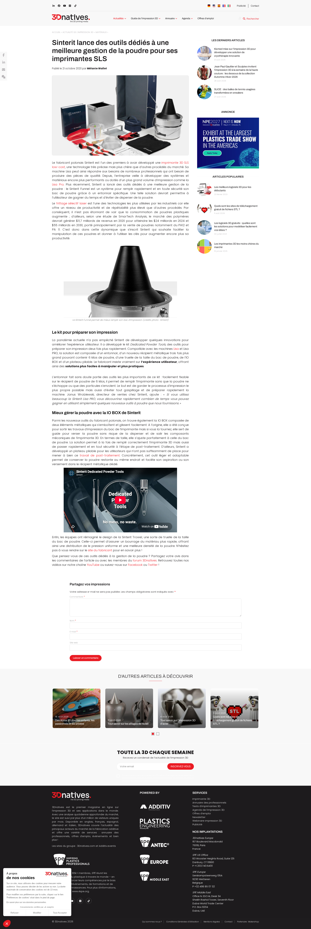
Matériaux (101, 32)
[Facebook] (3, 55)
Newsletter (198, 817)
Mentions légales (212, 921)
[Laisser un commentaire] (3, 77)
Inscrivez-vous (181, 766)
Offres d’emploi (205, 18)
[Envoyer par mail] (3, 69)
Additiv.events (107, 846)
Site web (74, 642)
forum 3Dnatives (145, 560)
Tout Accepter (60, 912)
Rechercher (253, 18)
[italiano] (229, 6)
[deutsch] (209, 6)
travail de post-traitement (100, 455)
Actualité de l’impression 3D (78, 32)
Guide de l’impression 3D (144, 18)
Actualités (118, 18)
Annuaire (170, 18)
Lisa (176, 349)
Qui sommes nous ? (152, 921)
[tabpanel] (76, 708)
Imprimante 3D (201, 799)
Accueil (56, 32)
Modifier (37, 912)
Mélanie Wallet (97, 68)
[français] (224, 6)
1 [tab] (152, 733)
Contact (255, 6)
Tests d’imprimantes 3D (206, 806)
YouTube (93, 565)
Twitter (153, 565)
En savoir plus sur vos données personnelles (26, 902)
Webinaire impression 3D (207, 820)
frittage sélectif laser (71, 203)
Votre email (127, 766)
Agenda (186, 18)
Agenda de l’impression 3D (208, 810)
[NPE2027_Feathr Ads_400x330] (228, 143)
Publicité (241, 6)
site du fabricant (100, 550)
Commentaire (77, 596)
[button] (7, 923)
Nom (73, 620)
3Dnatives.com (86, 846)
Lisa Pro (58, 184)
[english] (214, 6)
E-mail (74, 631)
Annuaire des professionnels (209, 802)
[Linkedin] (3, 62)
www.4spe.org (80, 891)
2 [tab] (157, 733)
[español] (219, 6)
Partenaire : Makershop (248, 921)
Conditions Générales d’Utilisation (182, 921)
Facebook (135, 565)
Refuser (15, 912)
